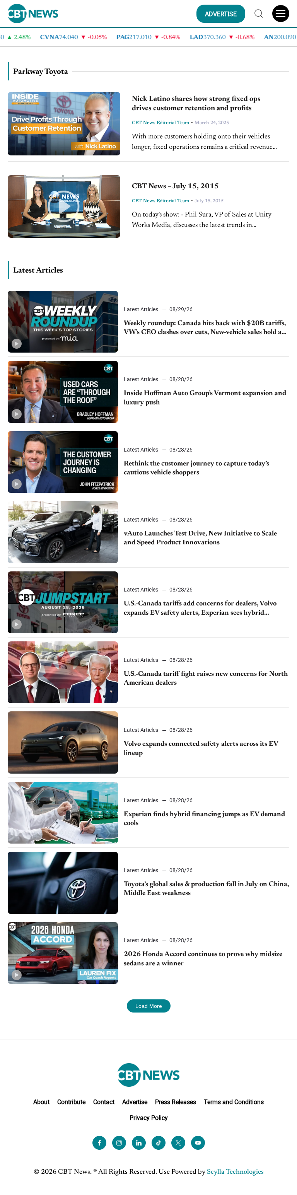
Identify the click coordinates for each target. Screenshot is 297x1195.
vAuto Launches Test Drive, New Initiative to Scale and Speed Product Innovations (200, 538)
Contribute (71, 1102)
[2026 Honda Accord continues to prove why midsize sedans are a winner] (63, 953)
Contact (103, 1102)
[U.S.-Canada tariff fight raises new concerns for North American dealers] (63, 672)
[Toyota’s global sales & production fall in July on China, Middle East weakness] (63, 883)
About (41, 1102)
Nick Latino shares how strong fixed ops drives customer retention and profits (196, 104)
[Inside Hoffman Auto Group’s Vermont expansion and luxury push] (63, 392)
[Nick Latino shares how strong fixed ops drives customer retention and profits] (64, 123)
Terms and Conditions (234, 1102)
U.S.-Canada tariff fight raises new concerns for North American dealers (206, 679)
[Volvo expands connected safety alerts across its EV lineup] (63, 742)
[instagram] (119, 1143)
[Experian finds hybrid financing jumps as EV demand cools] (63, 813)
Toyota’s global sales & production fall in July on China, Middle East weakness (206, 889)
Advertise (134, 1102)
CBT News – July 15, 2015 (175, 186)
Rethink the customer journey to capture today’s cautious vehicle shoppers (196, 468)
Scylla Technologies (235, 1172)
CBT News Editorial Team (160, 123)
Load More (148, 1006)
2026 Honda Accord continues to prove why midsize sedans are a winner (203, 959)
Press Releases (175, 1102)
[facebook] (99, 1143)
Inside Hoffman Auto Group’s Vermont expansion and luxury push (205, 398)
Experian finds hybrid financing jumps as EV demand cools (204, 819)
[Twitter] (178, 1143)
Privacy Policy (149, 1118)
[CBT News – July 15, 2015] (64, 206)
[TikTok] (159, 1143)
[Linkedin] (139, 1143)
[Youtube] (198, 1143)
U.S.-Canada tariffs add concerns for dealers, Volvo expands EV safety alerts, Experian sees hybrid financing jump (200, 609)
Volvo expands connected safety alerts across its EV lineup (201, 749)
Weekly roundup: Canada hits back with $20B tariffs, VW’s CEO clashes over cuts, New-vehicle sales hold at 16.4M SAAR (205, 329)
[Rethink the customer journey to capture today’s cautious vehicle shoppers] (63, 462)
